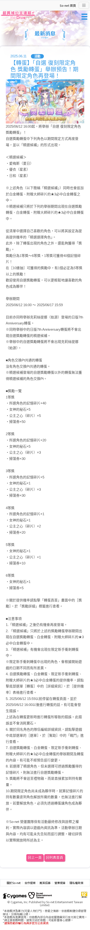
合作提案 (30, 883)
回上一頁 (35, 857)
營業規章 (60, 883)
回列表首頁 (54, 857)
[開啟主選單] (84, 5)
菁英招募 (45, 883)
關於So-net (14, 883)
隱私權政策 (76, 883)
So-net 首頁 (68, 5)
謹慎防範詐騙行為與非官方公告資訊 (26, 923)
